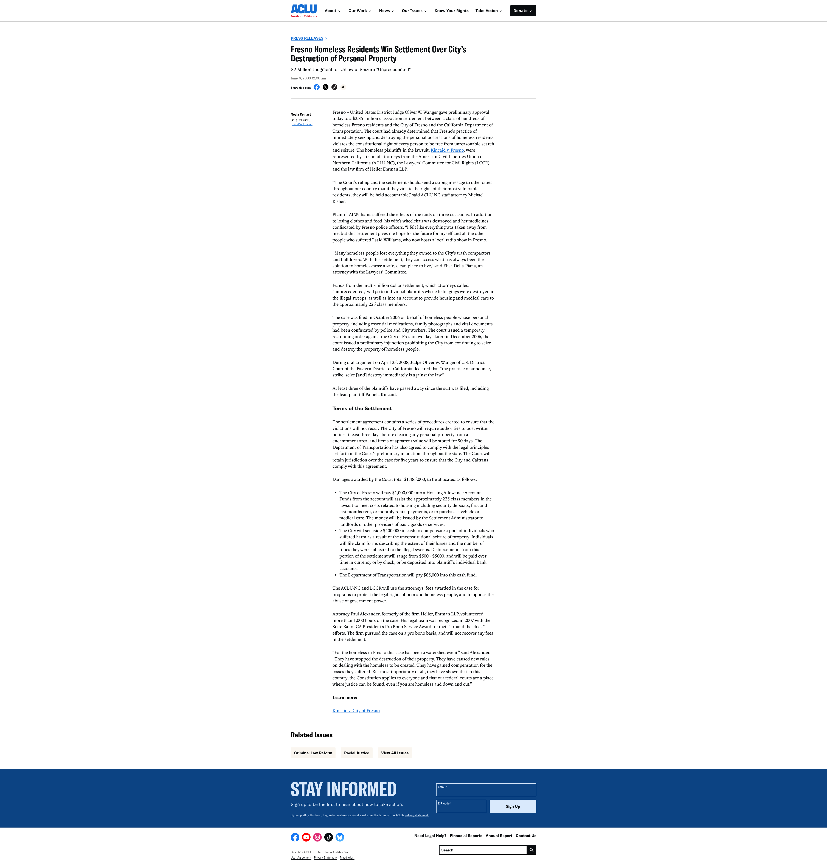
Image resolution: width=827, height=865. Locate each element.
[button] (334, 87)
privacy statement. (417, 815)
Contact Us (526, 835)
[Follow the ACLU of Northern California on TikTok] (328, 838)
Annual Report (499, 835)
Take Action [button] (487, 10)
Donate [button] (520, 10)
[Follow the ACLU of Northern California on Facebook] (295, 838)
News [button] (384, 10)
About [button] (330, 10)
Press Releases (307, 38)
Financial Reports (466, 835)
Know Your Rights (452, 10)
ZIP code (444, 803)
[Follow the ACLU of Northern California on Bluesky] (340, 838)
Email (442, 787)
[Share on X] (325, 88)
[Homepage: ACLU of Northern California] (306, 10)
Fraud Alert (347, 857)
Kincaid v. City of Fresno (356, 710)
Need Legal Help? (430, 835)
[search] (531, 850)
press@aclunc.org (302, 124)
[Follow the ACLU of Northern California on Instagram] (317, 838)
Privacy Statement (325, 857)
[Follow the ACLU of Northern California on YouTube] (306, 838)
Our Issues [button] (412, 10)
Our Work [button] (357, 10)
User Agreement (301, 857)
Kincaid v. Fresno (447, 150)
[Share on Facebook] (317, 88)
